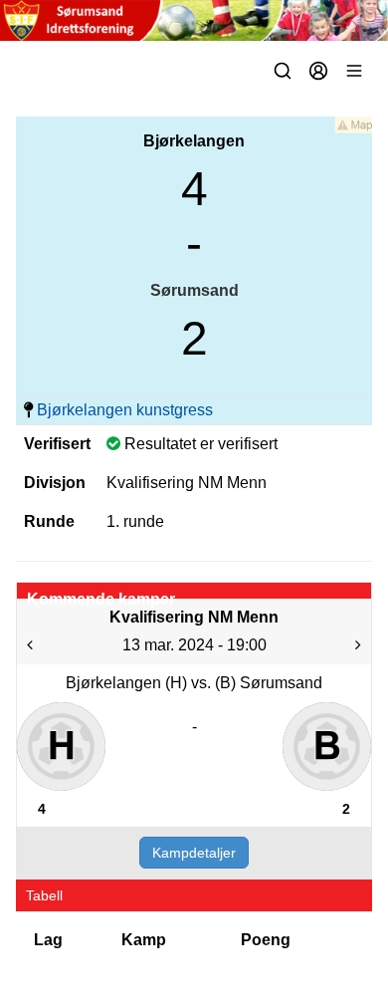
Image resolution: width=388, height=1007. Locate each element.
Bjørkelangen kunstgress (125, 409)
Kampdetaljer (194, 853)
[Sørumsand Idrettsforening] (194, 20)
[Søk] (282, 71)
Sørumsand (194, 290)
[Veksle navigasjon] (354, 71)
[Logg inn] (318, 71)
